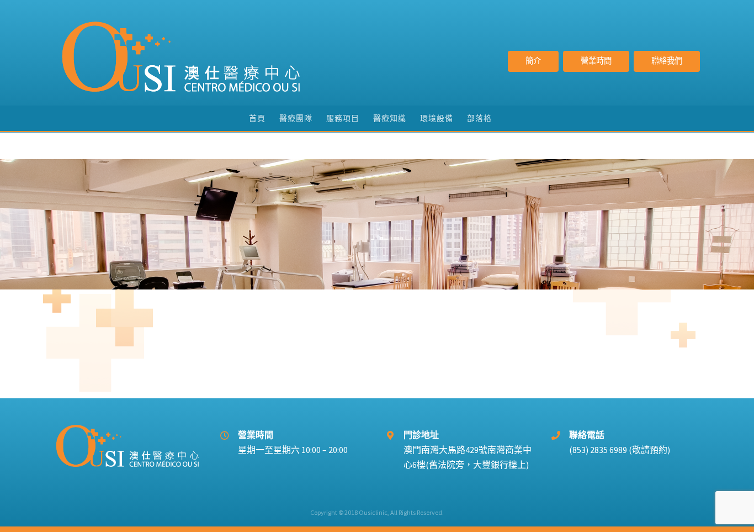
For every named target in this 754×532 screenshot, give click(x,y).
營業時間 (596, 61)
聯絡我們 (666, 61)
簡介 (533, 61)
